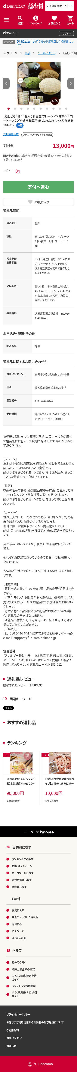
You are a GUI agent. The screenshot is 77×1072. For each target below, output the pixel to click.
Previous (6, 83)
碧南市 (8, 707)
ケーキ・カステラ (46, 53)
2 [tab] (15, 109)
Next (70, 83)
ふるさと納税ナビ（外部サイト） (24, 994)
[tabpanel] (38, 83)
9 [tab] (60, 109)
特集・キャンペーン (22, 866)
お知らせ (11, 1046)
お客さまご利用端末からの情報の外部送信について (35, 1022)
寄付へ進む (38, 187)
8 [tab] (54, 109)
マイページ (36, 23)
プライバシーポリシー (18, 1014)
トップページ (10, 53)
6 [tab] (41, 109)
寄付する (17, 924)
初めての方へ (19, 962)
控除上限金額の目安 (23, 969)
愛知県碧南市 (11, 134)
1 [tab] (9, 109)
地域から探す (19, 887)
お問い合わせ (14, 1038)
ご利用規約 (12, 1030)
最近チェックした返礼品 (25, 917)
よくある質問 (19, 938)
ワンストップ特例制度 (24, 986)
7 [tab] (47, 109)
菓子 (27, 53)
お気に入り (54, 23)
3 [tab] (21, 109)
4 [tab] (28, 109)
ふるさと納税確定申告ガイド (24, 977)
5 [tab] (34, 109)
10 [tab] (66, 109)
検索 (20, 23)
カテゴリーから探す (23, 873)
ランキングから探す (22, 859)
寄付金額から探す (22, 880)
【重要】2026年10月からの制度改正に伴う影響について (45, 43)
